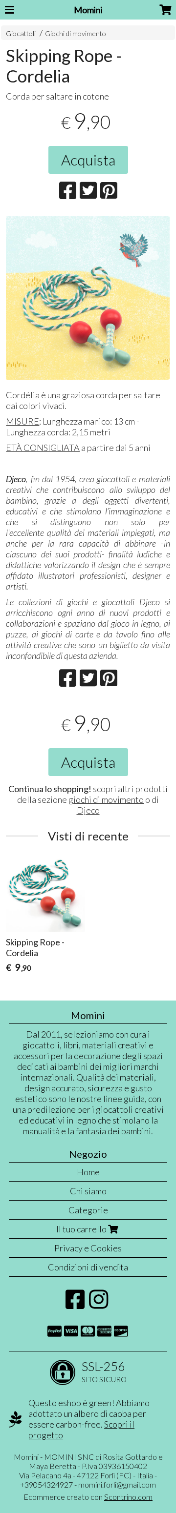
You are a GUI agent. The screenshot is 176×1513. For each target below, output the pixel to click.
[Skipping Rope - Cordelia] (88, 298)
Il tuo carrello (82, 1229)
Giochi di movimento (75, 33)
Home (88, 1171)
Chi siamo (88, 1191)
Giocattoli (21, 33)
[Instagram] (98, 1304)
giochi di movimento (106, 799)
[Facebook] (75, 1304)
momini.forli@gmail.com (117, 1484)
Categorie (88, 1210)
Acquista (88, 159)
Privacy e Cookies (88, 1248)
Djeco (88, 810)
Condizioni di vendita (88, 1267)
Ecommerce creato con (88, 1496)
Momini (88, 9)
